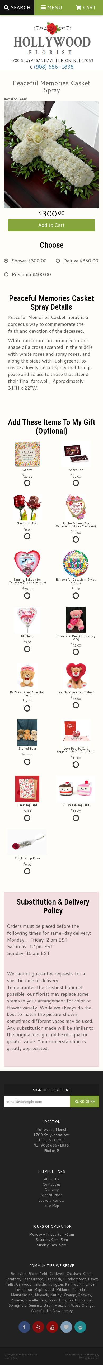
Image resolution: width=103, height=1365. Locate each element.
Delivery (52, 1189)
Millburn (62, 1289)
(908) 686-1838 (54, 66)
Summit (35, 1305)
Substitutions (51, 1195)
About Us (51, 1179)
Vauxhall (62, 1305)
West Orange (82, 1305)
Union (48, 1305)
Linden (91, 1284)
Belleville (18, 1273)
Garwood (23, 1284)
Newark (41, 1294)
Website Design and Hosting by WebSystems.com (82, 1356)
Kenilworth (74, 1284)
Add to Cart (51, 225)
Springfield (17, 1305)
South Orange (80, 1300)
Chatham (73, 1273)
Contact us (52, 1184)
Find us (50, 1150)
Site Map (51, 1205)
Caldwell (56, 1273)
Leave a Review (51, 1200)
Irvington (55, 1284)
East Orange (32, 1279)
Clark (87, 1273)
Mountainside (22, 1294)
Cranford (12, 1279)
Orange (70, 1294)
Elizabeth (53, 1279)
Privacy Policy (11, 1358)
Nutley (56, 1294)
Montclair (79, 1289)
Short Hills (57, 1300)
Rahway (84, 1294)
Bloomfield (38, 1273)
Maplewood (44, 1289)
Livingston (23, 1289)
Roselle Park (35, 1300)
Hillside (40, 1284)
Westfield (39, 1310)
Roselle (17, 1300)
